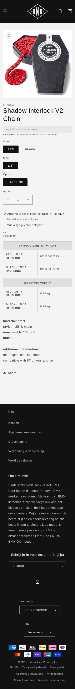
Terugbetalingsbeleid (34, 667)
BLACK (32, 150)
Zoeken (13, 422)
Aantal (7, 191)
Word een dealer (20, 460)
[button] (5, 11)
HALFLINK (15, 182)
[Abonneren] (61, 566)
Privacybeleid (57, 667)
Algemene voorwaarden (25, 432)
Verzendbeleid (55, 673)
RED (11, 149)
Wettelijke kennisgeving (51, 680)
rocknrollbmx (35, 662)
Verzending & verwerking (26, 451)
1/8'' (11, 165)
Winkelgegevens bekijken (25, 225)
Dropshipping (17, 441)
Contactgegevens (24, 680)
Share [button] (12, 373)
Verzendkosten (11, 134)
